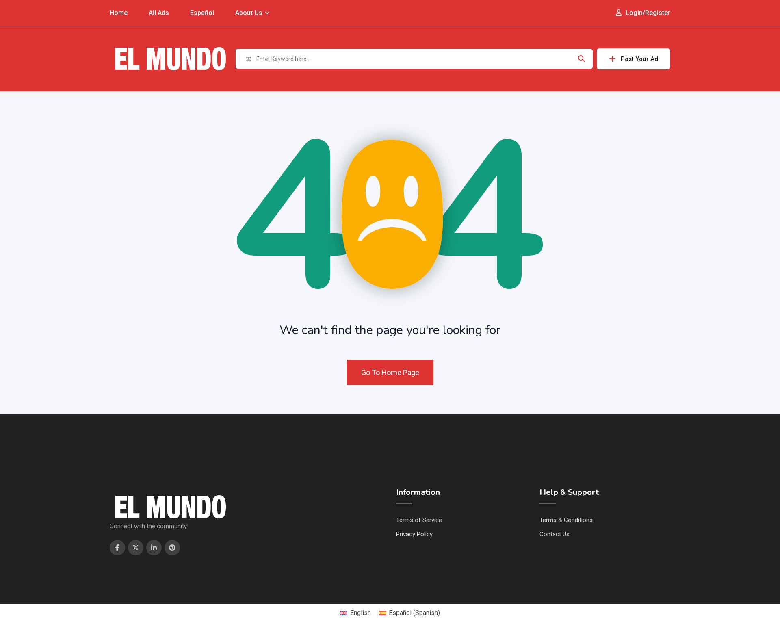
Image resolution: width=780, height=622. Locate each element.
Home (119, 13)
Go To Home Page (390, 372)
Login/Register (647, 12)
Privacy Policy (414, 534)
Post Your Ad (639, 59)
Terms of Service (419, 520)
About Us (248, 13)
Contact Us (555, 534)
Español (202, 13)
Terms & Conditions (566, 520)
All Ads (159, 13)
